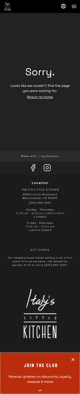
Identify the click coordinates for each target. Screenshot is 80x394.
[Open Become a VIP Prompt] (40, 390)
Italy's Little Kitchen (40, 315)
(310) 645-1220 (40, 202)
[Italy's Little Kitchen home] (22, 6)
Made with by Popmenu (31, 156)
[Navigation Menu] (74, 6)
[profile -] (63, 6)
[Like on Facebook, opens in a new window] (33, 169)
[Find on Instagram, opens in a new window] (47, 169)
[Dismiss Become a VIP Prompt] (73, 359)
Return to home (40, 97)
